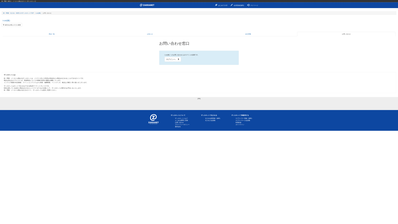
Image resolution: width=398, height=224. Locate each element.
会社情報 (248, 34)
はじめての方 (223, 5)
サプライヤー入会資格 (243, 120)
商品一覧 (52, 34)
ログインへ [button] (171, 59)
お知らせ (150, 34)
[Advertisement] (199, 104)
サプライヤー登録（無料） (244, 118)
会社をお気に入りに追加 (12, 25)
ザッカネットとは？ (181, 118)
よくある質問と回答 (181, 120)
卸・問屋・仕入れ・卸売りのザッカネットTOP (18, 13)
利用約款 (238, 122)
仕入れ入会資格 (210, 120)
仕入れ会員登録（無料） (213, 118)
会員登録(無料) (239, 5)
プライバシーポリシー (182, 124)
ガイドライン (240, 124)
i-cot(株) (38, 13)
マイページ (254, 5)
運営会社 (178, 126)
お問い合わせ (346, 34)
